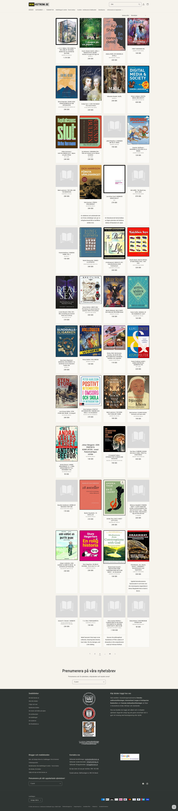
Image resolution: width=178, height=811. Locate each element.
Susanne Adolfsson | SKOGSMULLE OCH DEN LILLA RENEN (138, 149)
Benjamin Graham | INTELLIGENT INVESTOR (67, 724)
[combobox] (125, 4)
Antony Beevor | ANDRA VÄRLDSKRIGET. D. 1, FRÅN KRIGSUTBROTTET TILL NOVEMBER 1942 (66, 467)
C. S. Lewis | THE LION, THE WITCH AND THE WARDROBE (114, 677)
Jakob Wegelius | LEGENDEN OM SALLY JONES (114, 141)
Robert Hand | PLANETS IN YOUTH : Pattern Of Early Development (66, 686)
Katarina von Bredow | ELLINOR (114, 714)
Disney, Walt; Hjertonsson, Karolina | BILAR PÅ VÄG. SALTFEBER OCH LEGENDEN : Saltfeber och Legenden (114, 355)
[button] (39, 10)
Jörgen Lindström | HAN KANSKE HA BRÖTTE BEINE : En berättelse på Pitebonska (67, 564)
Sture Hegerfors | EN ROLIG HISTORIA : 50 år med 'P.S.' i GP (90, 565)
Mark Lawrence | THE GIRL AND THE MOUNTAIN (67, 191)
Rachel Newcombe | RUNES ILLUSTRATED (90, 261)
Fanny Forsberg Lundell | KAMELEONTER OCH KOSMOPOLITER (138, 363)
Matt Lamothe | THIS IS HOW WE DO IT (90, 677)
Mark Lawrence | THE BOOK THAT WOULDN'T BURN (114, 413)
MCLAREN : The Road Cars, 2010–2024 (138, 191)
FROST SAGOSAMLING (138, 49)
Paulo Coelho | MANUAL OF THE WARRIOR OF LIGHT (138, 313)
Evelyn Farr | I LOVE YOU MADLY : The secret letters (90, 104)
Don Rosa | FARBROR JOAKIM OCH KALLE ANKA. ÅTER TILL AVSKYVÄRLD (138, 453)
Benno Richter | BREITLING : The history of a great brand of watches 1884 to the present (90, 308)
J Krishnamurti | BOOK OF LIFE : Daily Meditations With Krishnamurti (114, 264)
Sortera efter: (125, 15)
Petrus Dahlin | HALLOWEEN (91, 359)
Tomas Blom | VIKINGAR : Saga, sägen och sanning (90, 772)
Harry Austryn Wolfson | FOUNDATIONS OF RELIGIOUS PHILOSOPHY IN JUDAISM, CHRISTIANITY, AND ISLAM (114, 623)
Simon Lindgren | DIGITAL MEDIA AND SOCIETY (138, 97)
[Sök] (139, 4)
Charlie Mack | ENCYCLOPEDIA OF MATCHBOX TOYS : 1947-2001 (138, 261)
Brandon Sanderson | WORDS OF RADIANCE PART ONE (67, 505)
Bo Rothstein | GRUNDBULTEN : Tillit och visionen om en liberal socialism (90, 153)
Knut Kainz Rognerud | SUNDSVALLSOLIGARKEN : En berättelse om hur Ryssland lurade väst (66, 363)
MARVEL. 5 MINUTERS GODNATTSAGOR (138, 714)
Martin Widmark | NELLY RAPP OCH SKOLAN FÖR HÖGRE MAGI (114, 311)
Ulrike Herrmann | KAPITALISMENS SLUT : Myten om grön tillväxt (66, 153)
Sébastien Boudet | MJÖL (114, 96)
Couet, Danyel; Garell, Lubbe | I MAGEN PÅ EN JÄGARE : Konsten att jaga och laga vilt (90, 52)
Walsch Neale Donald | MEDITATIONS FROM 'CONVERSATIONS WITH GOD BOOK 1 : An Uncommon (114, 569)
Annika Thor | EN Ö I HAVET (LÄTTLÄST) (114, 519)
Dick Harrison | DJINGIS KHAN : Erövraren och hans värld (138, 413)
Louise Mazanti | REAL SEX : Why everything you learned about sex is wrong (67, 313)
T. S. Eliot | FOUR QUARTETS (90, 620)
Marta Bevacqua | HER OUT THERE (90, 724)
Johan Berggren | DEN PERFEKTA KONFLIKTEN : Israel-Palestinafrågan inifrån (90, 449)
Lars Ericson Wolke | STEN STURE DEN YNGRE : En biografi (66, 412)
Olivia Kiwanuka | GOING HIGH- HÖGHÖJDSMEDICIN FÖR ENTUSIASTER (66, 103)
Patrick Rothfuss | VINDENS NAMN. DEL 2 (66, 253)
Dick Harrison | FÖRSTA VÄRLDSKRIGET (90, 203)
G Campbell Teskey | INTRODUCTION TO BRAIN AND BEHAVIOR (114, 457)
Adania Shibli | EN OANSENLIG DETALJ (114, 54)
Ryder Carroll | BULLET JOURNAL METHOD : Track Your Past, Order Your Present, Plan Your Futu (138, 678)
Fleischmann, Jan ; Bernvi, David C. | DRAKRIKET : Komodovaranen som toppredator (138, 567)
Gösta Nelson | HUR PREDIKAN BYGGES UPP (138, 621)
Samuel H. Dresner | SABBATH (66, 620)
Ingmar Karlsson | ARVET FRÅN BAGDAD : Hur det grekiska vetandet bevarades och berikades (66, 775)
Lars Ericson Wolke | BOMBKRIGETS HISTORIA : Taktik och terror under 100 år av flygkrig (114, 777)
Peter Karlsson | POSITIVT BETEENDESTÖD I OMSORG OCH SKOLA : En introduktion (91, 410)
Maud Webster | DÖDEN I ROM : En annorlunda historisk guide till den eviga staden (138, 774)
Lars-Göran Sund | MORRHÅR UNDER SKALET (114, 197)
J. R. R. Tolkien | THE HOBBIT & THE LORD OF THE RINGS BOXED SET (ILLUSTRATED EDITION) (66, 50)
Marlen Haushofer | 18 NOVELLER (90, 513)
